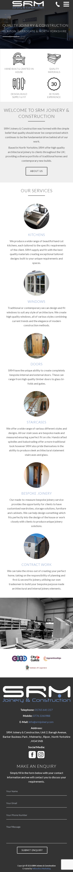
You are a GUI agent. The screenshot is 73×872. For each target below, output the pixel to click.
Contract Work (37, 565)
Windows (36, 301)
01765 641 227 (44, 709)
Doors (37, 364)
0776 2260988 (41, 715)
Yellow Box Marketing (41, 868)
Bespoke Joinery (36, 493)
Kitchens (36, 235)
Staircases (36, 422)
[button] (66, 4)
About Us (36, 171)
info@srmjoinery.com (41, 721)
